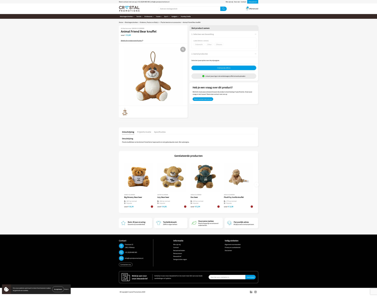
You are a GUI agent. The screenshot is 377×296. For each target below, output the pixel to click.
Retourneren (177, 253)
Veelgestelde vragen (180, 259)
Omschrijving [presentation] (128, 132)
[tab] (128, 132)
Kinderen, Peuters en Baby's (149, 22)
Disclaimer (228, 250)
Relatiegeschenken (126, 16)
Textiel (138, 16)
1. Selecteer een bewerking (202, 34)
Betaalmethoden (179, 250)
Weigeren (66, 289)
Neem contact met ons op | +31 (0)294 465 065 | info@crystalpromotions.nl (144, 2)
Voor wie (237, 2)
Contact (243, 2)
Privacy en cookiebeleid (232, 247)
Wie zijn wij (229, 2)
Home (121, 22)
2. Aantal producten (199, 54)
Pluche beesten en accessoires (171, 22)
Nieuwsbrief (253, 2)
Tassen (158, 16)
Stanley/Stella (186, 16)
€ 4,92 (162, 206)
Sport (166, 16)
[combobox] (189, 9)
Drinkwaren (148, 16)
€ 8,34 (128, 206)
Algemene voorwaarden (233, 244)
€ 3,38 (228, 206)
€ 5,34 (195, 206)
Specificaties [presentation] (160, 132)
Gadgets (174, 16)
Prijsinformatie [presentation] (144, 132)
